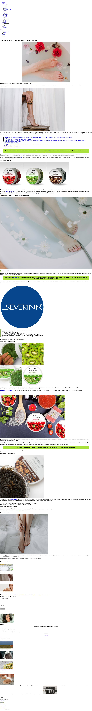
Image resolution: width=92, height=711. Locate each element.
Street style (6, 14)
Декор (5, 20)
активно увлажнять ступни (35, 594)
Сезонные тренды (20, 594)
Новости (3, 2)
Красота (3, 3)
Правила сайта (3, 706)
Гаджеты (5, 21)
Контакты (2, 704)
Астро (3, 24)
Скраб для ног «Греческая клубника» (11, 143)
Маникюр (5, 8)
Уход (5, 32)
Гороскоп (5, 25)
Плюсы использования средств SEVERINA (12, 141)
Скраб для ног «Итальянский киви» (11, 142)
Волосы (5, 7)
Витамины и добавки (7, 9)
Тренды (5, 10)
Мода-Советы (6, 12)
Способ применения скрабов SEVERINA (12, 146)
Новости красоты (7, 31)
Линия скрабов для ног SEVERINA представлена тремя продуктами (17, 139)
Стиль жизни (4, 15)
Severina (3, 559)
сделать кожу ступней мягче (44, 594)
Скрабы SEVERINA (8, 138)
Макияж (5, 6)
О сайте (2, 702)
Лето (3, 26)
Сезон (16, 594)
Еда (4, 17)
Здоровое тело (6, 18)
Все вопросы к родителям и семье (9, 629)
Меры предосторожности (9, 147)
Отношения (4, 22)
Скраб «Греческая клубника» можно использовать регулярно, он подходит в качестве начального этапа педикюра (26, 144)
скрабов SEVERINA (36, 193)
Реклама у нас (3, 707)
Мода (3, 11)
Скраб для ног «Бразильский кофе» (11, 145)
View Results (46, 635)
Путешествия (6, 19)
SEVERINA (21, 157)
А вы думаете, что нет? (7, 628)
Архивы (1, 699)
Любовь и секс (6, 23)
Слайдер (25, 594)
